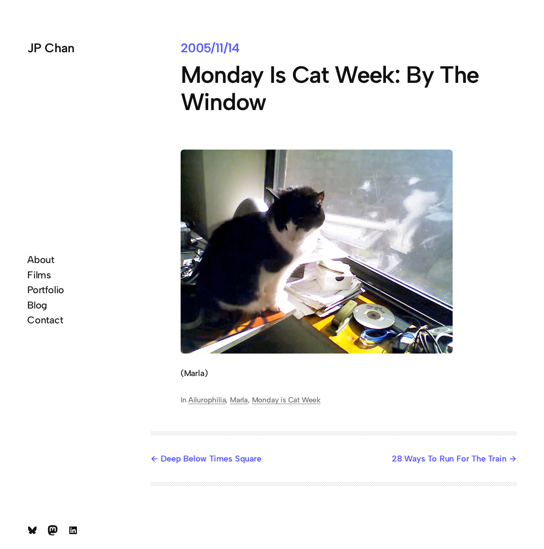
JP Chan (51, 47)
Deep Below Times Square (211, 458)
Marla (239, 399)
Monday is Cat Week (286, 399)
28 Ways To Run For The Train (449, 458)
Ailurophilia (207, 399)
